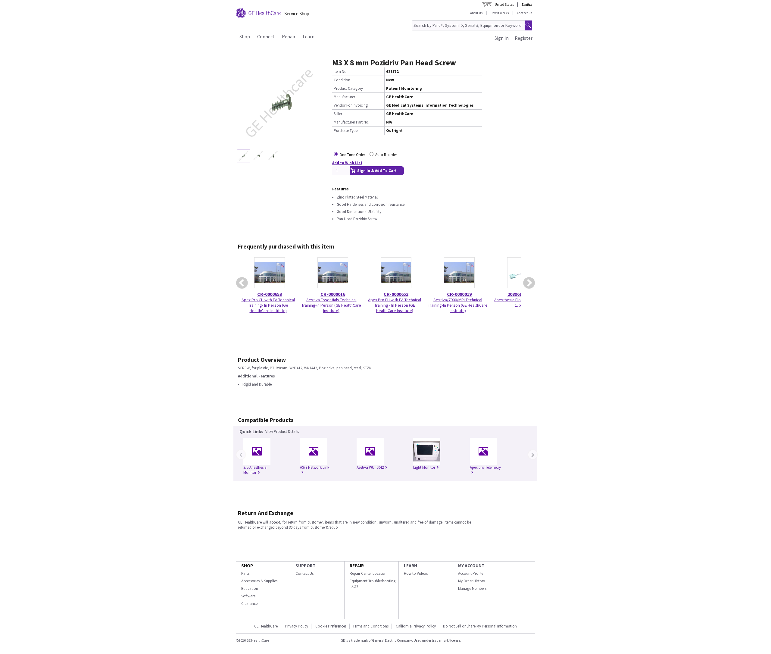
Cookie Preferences (330, 626)
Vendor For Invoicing (351, 105)
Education (249, 588)
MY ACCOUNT (471, 565)
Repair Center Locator (368, 573)
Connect (266, 36)
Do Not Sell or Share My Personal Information (480, 626)
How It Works (500, 13)
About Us (476, 13)
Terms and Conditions (371, 626)
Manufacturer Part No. (351, 122)
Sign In (502, 38)
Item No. (341, 71)
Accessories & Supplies (259, 581)
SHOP (247, 565)
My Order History (471, 581)
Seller (338, 113)
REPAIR (357, 565)
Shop (244, 36)
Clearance (249, 603)
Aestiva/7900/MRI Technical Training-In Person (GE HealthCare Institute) (458, 305)
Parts (245, 573)
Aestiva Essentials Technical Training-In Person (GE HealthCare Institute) (331, 305)
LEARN (410, 565)
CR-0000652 (396, 294)
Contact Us (524, 13)
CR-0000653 (269, 294)
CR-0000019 (459, 294)
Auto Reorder (386, 154)
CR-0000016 (332, 294)
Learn (308, 36)
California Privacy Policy (416, 626)
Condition (342, 80)
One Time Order (352, 154)
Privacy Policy (296, 626)
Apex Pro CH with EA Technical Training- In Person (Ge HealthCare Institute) (268, 305)
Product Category (348, 88)
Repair (288, 36)
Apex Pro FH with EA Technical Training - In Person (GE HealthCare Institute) (394, 305)
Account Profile (470, 573)
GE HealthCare (266, 626)
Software (248, 596)
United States (504, 4)
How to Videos (416, 573)
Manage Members (472, 588)
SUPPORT (305, 565)
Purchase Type (345, 130)
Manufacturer (344, 96)
